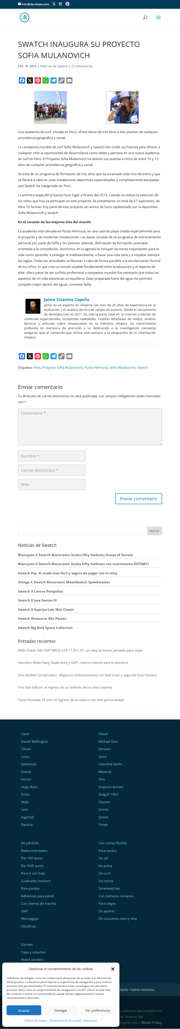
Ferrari (26, 779)
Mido (25, 802)
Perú (37, 367)
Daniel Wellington (34, 741)
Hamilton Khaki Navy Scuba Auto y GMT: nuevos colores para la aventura (73, 662)
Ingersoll (27, 817)
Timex (103, 824)
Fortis (25, 794)
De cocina (106, 881)
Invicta (103, 809)
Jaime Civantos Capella (66, 299)
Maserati (105, 771)
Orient (103, 817)
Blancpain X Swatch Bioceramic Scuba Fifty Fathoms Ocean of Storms (75, 555)
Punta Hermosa (96, 367)
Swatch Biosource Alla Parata (42, 618)
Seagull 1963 (108, 794)
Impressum (90, 1020)
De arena (105, 865)
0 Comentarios (82, 66)
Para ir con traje (33, 873)
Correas (27, 944)
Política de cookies (36, 1020)
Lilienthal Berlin (110, 764)
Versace (104, 749)
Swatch (142, 367)
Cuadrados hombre (35, 881)
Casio (25, 734)
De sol (103, 858)
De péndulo (30, 843)
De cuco (105, 873)
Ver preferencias (97, 1010)
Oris (102, 779)
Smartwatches (109, 888)
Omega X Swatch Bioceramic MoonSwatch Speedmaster (64, 582)
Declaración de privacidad (65, 1020)
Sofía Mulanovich (122, 367)
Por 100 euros (32, 858)
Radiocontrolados (34, 850)
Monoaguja (29, 918)
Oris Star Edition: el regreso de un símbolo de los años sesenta (65, 687)
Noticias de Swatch (54, 66)
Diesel (103, 734)
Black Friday (152, 1022)
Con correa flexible (113, 843)
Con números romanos (116, 896)
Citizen (26, 749)
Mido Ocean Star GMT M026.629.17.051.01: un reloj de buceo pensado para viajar (80, 650)
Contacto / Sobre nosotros (134, 990)
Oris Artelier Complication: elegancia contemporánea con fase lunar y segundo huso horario (87, 675)
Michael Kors (108, 741)
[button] (113, 969)
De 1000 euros (32, 865)
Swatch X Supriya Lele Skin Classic (46, 609)
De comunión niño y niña (118, 918)
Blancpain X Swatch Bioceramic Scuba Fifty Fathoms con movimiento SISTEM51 (83, 564)
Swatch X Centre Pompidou (40, 591)
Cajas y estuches (33, 952)
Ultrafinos (28, 926)
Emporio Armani (111, 787)
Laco (24, 809)
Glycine (104, 802)
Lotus (25, 756)
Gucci (103, 756)
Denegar (60, 1010)
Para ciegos (107, 903)
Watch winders (32, 959)
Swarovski (28, 764)
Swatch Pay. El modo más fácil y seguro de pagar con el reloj (67, 573)
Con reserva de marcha (38, 903)
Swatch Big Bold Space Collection (45, 627)
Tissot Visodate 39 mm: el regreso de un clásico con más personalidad (71, 700)
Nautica (26, 824)
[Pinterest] (67, 4)
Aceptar (24, 1010)
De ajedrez (107, 911)
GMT (24, 911)
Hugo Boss (29, 787)
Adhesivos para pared (37, 896)
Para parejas (30, 888)
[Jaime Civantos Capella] (33, 312)
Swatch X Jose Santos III (37, 600)
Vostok (26, 771)
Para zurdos (108, 850)
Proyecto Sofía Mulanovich (62, 367)
